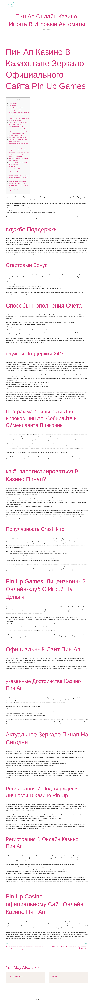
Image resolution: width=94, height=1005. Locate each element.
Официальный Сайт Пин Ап (16, 126)
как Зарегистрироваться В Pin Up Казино (19, 175)
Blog (44, 29)
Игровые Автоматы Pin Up (15, 156)
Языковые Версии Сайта (15, 168)
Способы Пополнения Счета (16, 107)
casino (54, 976)
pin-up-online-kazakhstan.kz (74, 254)
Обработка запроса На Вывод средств (18, 143)
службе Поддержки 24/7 (15, 110)
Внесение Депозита (13, 145)
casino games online (17, 976)
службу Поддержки (13, 103)
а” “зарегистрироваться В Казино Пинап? (19, 118)
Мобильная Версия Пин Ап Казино (17, 181)
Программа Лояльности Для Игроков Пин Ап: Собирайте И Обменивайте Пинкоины (19, 114)
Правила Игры (12, 166)
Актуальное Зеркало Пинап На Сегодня (18, 131)
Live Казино (11, 187)
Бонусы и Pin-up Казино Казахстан (17, 190)
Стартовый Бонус (13, 105)
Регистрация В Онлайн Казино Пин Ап (18, 137)
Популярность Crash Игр (15, 120)
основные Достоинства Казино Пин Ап (18, 128)
